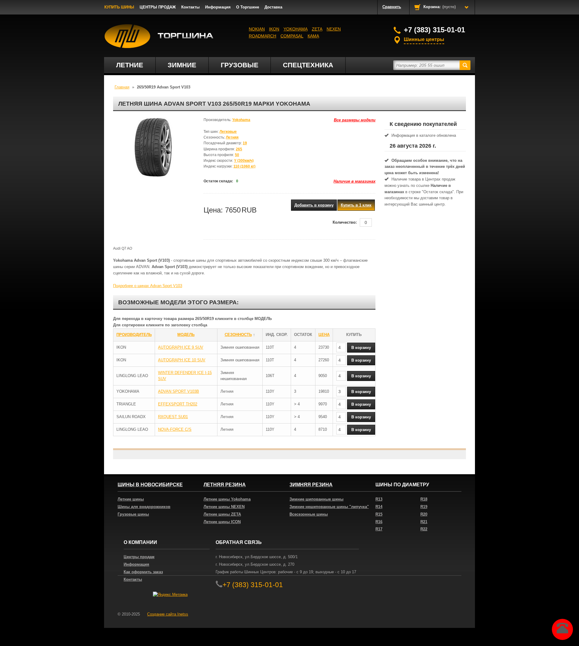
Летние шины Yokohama (227, 499)
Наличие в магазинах (354, 181)
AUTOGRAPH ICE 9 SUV (180, 347)
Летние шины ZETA (222, 514)
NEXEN (334, 29)
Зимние (182, 65)
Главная (122, 87)
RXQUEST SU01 (173, 416)
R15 (378, 514)
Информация (218, 7)
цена (324, 334)
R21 (423, 522)
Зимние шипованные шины (316, 499)
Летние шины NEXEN (224, 506)
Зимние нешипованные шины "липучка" (329, 506)
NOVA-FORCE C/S (174, 429)
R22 (423, 529)
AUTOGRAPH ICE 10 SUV (181, 360)
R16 (378, 522)
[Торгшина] (159, 36)
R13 (378, 499)
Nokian (257, 29)
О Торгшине (247, 7)
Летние (129, 65)
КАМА (313, 36)
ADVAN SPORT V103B (178, 391)
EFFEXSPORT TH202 (177, 404)
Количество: (345, 222)
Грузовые (239, 65)
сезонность (238, 334)
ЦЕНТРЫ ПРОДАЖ (158, 7)
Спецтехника (308, 65)
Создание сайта (167, 614)
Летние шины (131, 499)
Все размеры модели (354, 120)
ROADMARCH (262, 36)
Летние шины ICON (222, 522)
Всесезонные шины (309, 514)
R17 (378, 529)
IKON (274, 29)
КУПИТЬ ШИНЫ (119, 7)
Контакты (190, 7)
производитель (134, 334)
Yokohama (295, 29)
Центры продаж (139, 557)
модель (186, 334)
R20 (423, 514)
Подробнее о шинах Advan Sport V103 (147, 285)
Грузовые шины (133, 514)
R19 (423, 506)
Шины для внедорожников (144, 506)
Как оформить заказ (143, 572)
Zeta (317, 29)
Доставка (273, 7)
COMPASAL (291, 36)
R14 (378, 506)
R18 (423, 499)
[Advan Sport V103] (154, 147)
